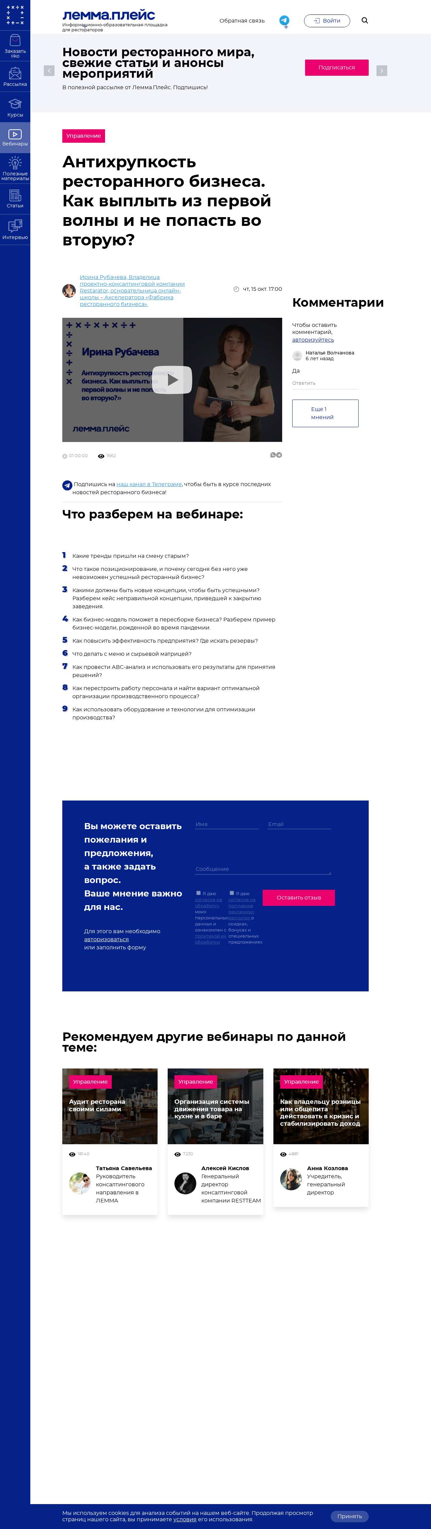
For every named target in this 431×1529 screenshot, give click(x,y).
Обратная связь (242, 21)
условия (185, 1519)
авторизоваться (106, 939)
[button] (49, 70)
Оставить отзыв (299, 898)
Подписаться (337, 67)
